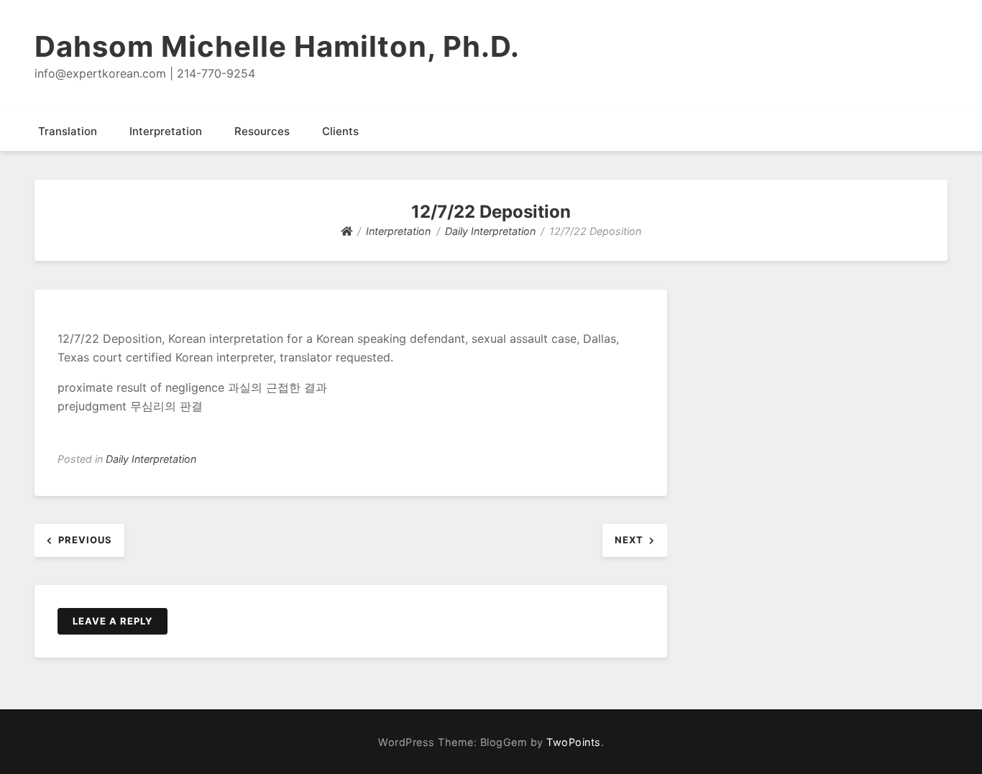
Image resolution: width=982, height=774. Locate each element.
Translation (67, 131)
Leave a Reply (112, 621)
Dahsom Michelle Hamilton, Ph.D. (277, 46)
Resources (262, 131)
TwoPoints (573, 742)
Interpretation (165, 131)
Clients (340, 131)
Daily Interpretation (151, 459)
